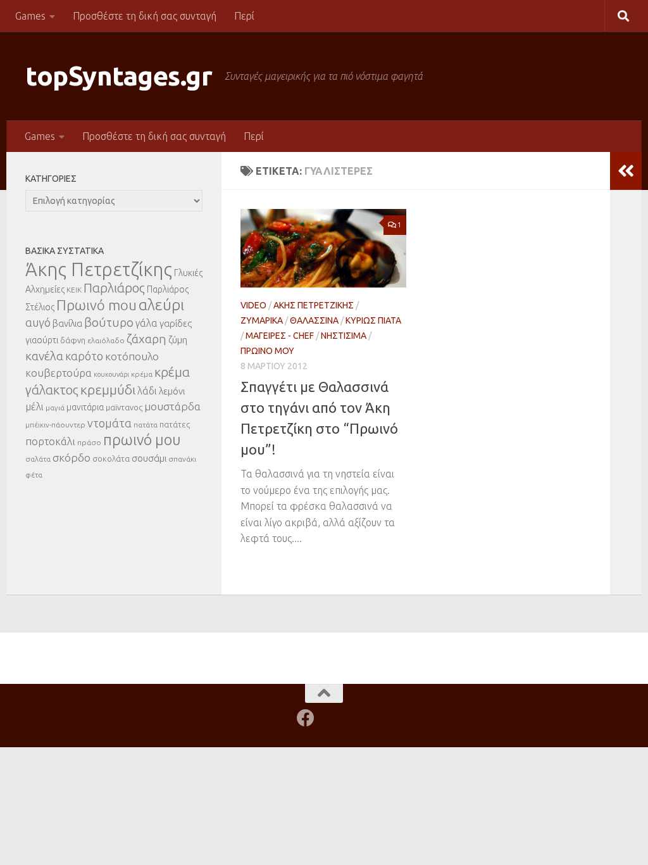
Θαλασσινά (314, 320)
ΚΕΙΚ (74, 290)
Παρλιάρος (114, 288)
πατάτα (146, 424)
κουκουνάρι (111, 374)
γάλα (146, 323)
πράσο (89, 442)
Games (30, 16)
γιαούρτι (41, 340)
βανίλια (67, 323)
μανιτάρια (85, 407)
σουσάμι (149, 458)
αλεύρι (161, 304)
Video (253, 305)
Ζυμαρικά (261, 320)
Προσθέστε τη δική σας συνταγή (144, 16)
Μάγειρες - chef (280, 336)
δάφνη (72, 340)
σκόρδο (71, 457)
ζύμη (177, 339)
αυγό (38, 322)
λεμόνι (172, 391)
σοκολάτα (111, 458)
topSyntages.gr (118, 76)
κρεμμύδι (107, 389)
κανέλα (44, 356)
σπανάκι (182, 459)
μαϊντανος (124, 407)
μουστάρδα (172, 406)
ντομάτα (109, 423)
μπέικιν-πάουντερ (55, 424)
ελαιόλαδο (106, 340)
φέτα (33, 474)
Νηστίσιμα (343, 336)
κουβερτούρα (58, 373)
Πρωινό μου (267, 351)
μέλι (34, 406)
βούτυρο (109, 322)
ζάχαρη (146, 339)
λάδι (147, 390)
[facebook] (306, 718)
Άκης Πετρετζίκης (313, 305)
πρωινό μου (142, 439)
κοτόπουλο (132, 356)
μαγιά (55, 407)
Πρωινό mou (96, 305)
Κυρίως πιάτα (373, 320)
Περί (244, 16)
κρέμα (142, 374)
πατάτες (174, 424)
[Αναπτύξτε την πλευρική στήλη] (626, 171)
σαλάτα (38, 459)
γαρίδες (175, 323)
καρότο (84, 356)
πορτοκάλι (50, 441)
